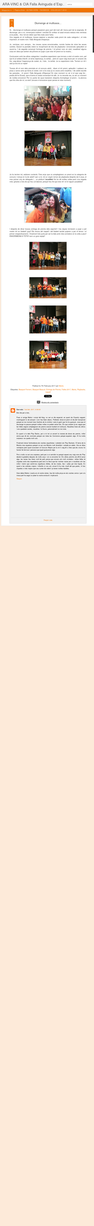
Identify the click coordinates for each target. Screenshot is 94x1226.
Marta (61, 386)
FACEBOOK (44, 10)
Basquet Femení (25, 389)
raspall (48, 392)
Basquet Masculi (39, 389)
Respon (19, 479)
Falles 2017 (66, 389)
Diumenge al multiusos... (48, 23)
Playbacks (81, 389)
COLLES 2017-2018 (58, 10)
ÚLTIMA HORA (32, 10)
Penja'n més (48, 520)
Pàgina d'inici (20, 10)
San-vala (20, 409)
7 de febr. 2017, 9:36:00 (32, 409)
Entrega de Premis (53, 389)
